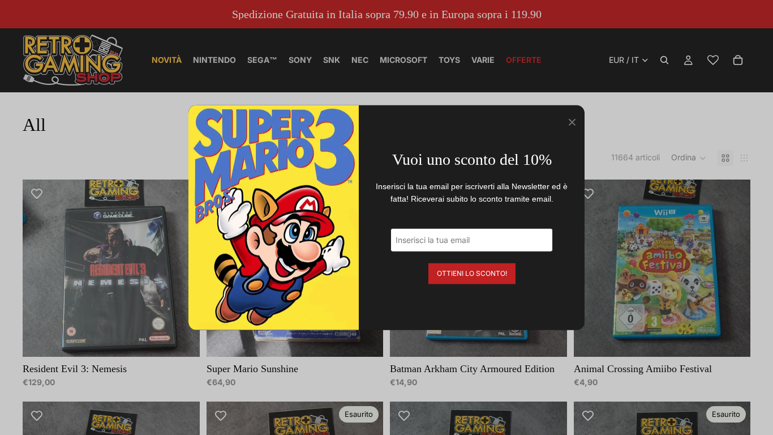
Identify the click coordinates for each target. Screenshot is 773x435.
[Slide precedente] (40, 267)
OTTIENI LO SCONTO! (472, 272)
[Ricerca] (664, 60)
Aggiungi (191, 339)
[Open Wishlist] (713, 60)
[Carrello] (737, 60)
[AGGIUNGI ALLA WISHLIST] (36, 193)
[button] (688, 158)
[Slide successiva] (183, 267)
